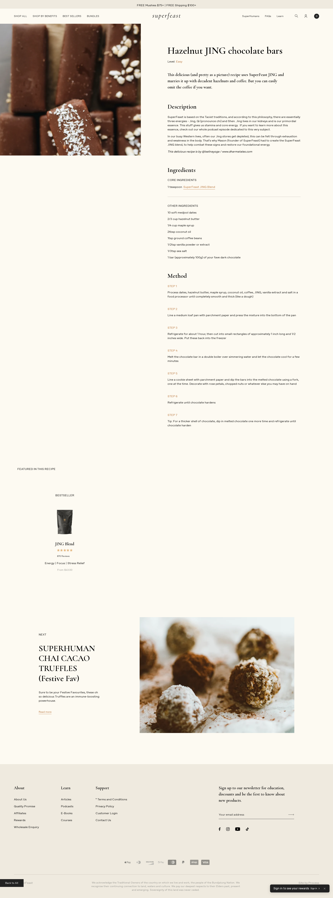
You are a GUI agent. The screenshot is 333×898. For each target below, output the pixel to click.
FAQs (268, 16)
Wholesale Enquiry (26, 827)
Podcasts (67, 806)
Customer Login (107, 813)
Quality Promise (24, 806)
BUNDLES (93, 16)
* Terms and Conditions (111, 799)
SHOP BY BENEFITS (45, 16)
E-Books (66, 813)
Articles (66, 799)
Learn (280, 16)
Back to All (11, 883)
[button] (324, 888)
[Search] (296, 16)
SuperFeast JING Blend (199, 187)
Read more (45, 711)
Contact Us (103, 820)
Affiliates (20, 813)
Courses (66, 820)
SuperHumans (250, 16)
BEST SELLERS (72, 16)
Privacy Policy (105, 806)
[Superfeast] (166, 16)
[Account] (305, 16)
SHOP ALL (20, 16)
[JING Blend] (64, 522)
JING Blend (64, 543)
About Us (20, 799)
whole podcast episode (214, 129)
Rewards (19, 820)
